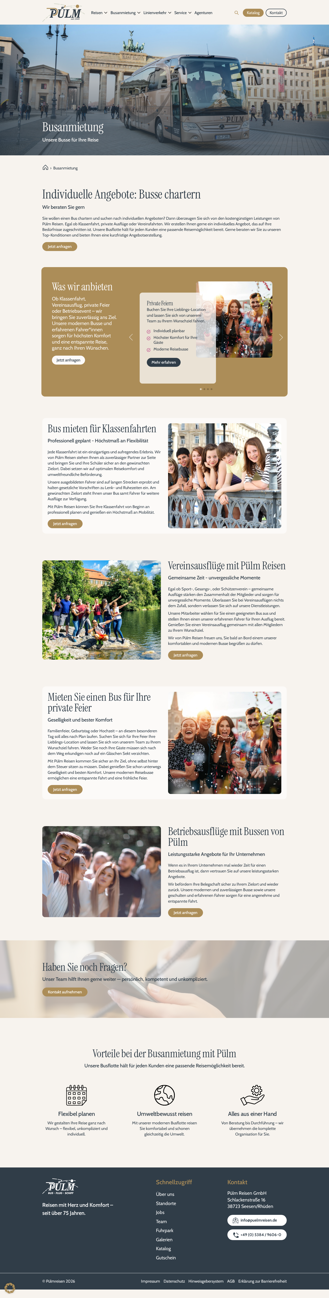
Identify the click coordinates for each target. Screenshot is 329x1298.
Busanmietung (123, 12)
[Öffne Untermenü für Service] (190, 12)
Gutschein (166, 1257)
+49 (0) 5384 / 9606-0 (261, 1234)
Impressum (150, 1281)
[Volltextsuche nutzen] (236, 13)
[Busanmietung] (234, 319)
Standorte (166, 1203)
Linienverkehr (155, 12)
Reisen (97, 12)
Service (180, 12)
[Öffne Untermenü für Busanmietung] (139, 12)
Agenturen (203, 12)
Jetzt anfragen (60, 246)
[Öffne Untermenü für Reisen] (105, 12)
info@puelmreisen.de (259, 1220)
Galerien (164, 1239)
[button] (131, 337)
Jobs (160, 1212)
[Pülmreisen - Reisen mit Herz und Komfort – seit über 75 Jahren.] (63, 13)
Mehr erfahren (164, 362)
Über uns (165, 1194)
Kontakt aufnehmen (65, 992)
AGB (231, 1281)
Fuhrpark (164, 1230)
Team (161, 1221)
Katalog (163, 1248)
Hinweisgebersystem (206, 1281)
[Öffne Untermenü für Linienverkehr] (169, 12)
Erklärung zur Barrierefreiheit (262, 1281)
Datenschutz (174, 1281)
